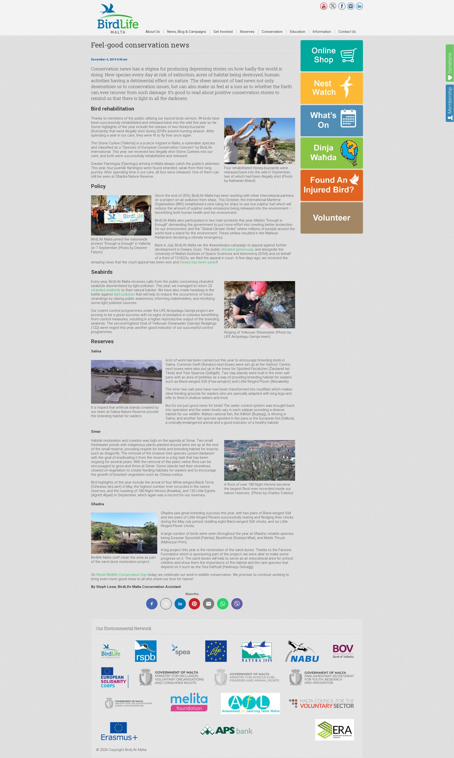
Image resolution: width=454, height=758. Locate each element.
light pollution (124, 294)
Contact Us (347, 32)
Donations (450, 63)
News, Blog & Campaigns (186, 32)
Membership (450, 100)
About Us (152, 32)
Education (297, 32)
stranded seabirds (105, 290)
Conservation (272, 32)
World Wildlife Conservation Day (121, 575)
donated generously (237, 249)
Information (322, 32)
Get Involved (223, 32)
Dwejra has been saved (198, 262)
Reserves (247, 32)
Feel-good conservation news (140, 44)
